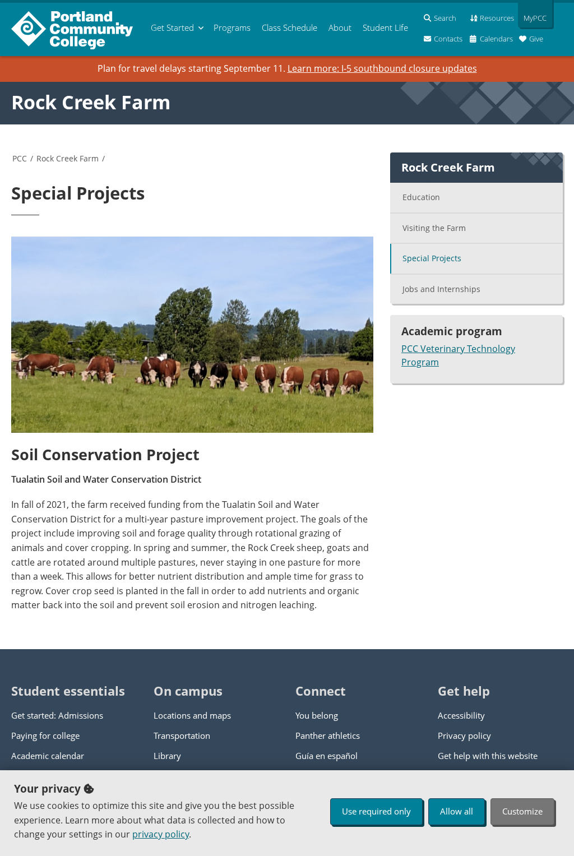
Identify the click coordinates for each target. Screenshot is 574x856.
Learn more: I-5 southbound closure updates (382, 68)
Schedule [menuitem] (289, 27)
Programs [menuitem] (232, 27)
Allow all (456, 811)
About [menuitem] (339, 27)
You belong (316, 715)
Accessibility (461, 715)
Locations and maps (192, 715)
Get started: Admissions (57, 715)
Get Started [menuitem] (172, 27)
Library (167, 755)
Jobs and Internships (441, 289)
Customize (522, 811)
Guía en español (326, 755)
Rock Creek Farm (90, 102)
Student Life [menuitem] (385, 27)
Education (421, 197)
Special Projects (431, 258)
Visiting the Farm (434, 228)
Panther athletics (327, 735)
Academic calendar (47, 755)
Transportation (182, 735)
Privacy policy (464, 735)
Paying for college (45, 735)
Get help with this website (488, 755)
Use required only (376, 811)
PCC (19, 158)
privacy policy (160, 834)
